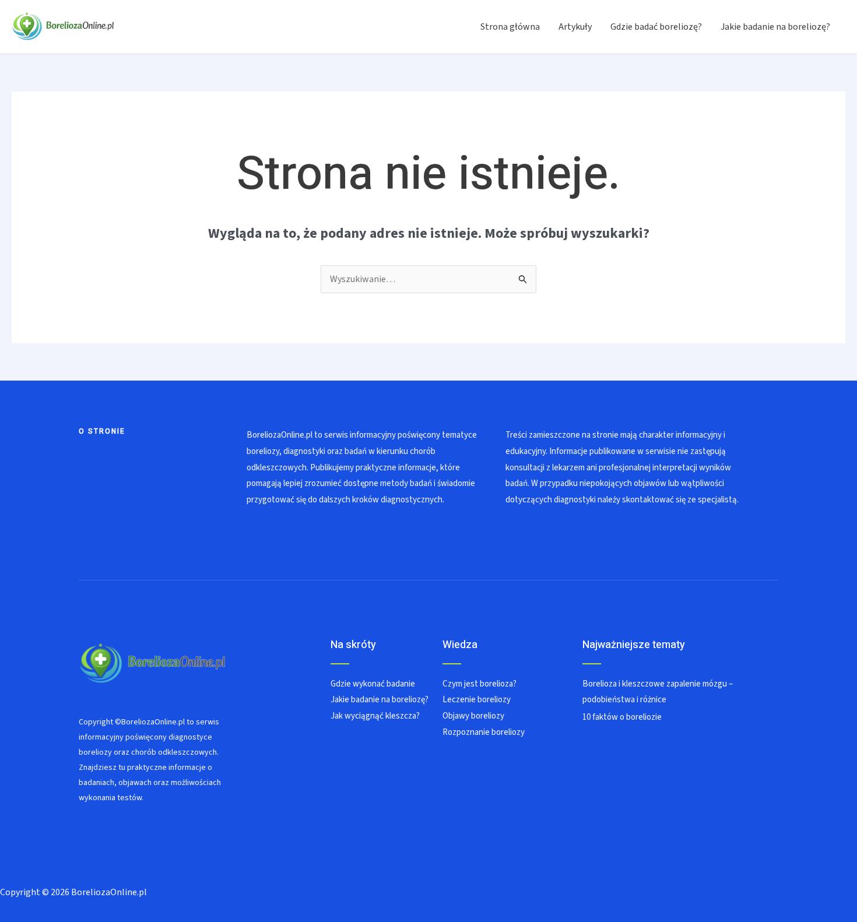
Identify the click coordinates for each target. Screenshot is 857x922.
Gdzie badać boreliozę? (656, 26)
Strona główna (510, 26)
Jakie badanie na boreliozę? (775, 26)
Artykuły (575, 26)
